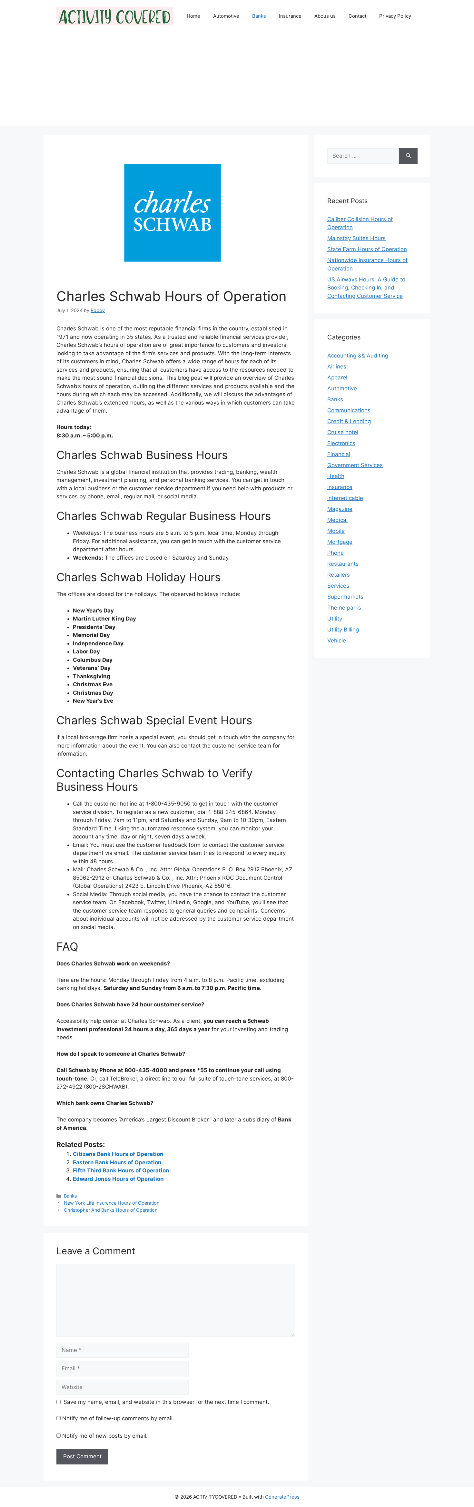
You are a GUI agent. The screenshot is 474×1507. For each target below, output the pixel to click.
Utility (334, 618)
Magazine (339, 509)
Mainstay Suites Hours (356, 238)
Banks (259, 16)
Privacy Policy (395, 16)
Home (193, 16)
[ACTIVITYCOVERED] (114, 16)
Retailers (338, 575)
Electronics (341, 443)
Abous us (325, 16)
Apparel (337, 377)
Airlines (336, 366)
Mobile (336, 531)
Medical (337, 520)
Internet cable (345, 498)
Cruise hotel (342, 432)
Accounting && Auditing (357, 355)
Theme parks (344, 607)
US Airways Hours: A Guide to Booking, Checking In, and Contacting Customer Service (366, 287)
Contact (357, 16)
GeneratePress (282, 1497)
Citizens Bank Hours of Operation (118, 1154)
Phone (335, 553)
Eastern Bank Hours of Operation (117, 1162)
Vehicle (336, 640)
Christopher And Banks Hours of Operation (110, 1210)
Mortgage (339, 542)
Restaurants (343, 564)
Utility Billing (343, 629)
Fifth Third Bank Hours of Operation (121, 1170)
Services (338, 585)
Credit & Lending (349, 421)
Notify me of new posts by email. (105, 1436)
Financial (338, 454)
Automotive (226, 16)
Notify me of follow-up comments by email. (118, 1418)
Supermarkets (345, 596)
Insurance (290, 16)
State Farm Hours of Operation (367, 249)
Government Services (355, 465)
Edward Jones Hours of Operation (118, 1179)
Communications (348, 410)
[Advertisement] (237, 80)
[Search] (408, 156)
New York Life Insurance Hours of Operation (111, 1203)
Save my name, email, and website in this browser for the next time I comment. (166, 1402)
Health (335, 476)
